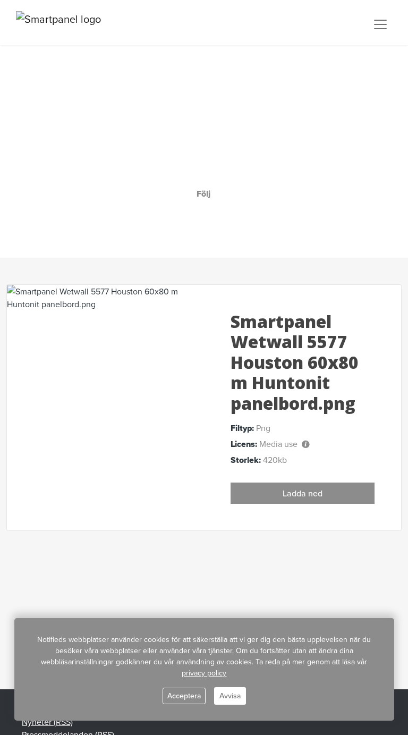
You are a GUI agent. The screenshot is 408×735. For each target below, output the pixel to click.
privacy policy (204, 673)
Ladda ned (302, 493)
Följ (203, 194)
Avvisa (230, 695)
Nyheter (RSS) (47, 722)
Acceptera (184, 695)
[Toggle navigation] (380, 24)
